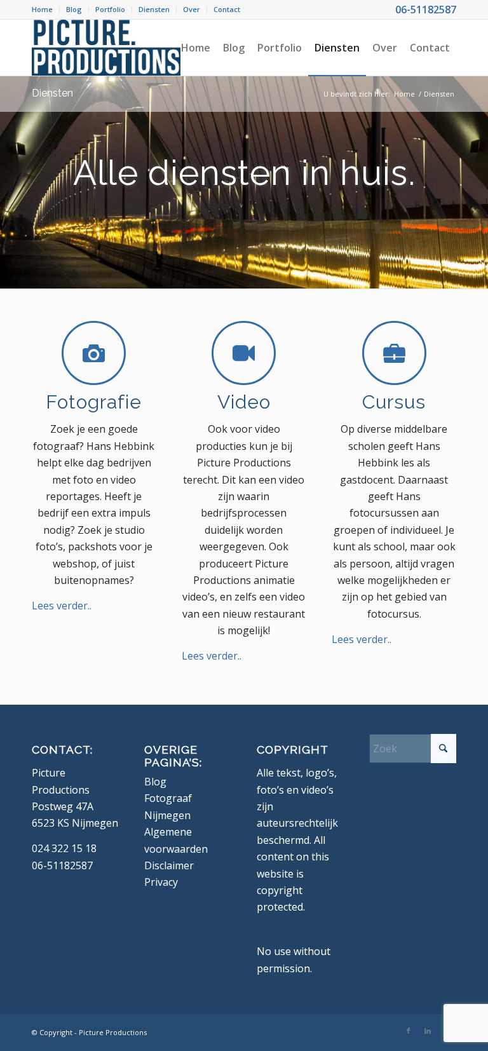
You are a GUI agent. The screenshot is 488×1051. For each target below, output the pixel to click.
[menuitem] (46, 9)
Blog (74, 9)
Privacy (161, 882)
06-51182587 (425, 10)
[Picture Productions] (106, 48)
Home (42, 9)
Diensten (154, 9)
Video (244, 402)
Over (191, 9)
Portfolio (110, 9)
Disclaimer (169, 865)
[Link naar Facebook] (408, 1030)
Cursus (394, 402)
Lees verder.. (62, 606)
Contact (227, 9)
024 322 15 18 (64, 848)
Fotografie (94, 402)
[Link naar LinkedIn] (427, 1030)
